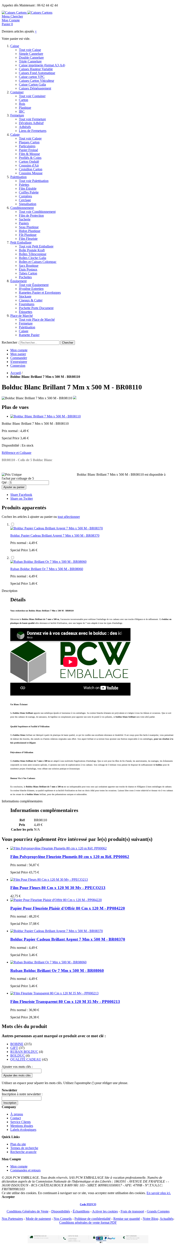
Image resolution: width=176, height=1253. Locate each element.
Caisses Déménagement (35, 88)
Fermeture (17, 115)
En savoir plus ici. (159, 1193)
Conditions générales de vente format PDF (88, 1222)
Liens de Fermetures (32, 131)
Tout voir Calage (30, 138)
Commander (18, 358)
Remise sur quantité (126, 1218)
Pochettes (25, 277)
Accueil (15, 373)
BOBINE (16, 1044)
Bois (22, 104)
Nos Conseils (63, 1218)
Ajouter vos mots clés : (17, 1066)
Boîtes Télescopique (32, 254)
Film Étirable (27, 188)
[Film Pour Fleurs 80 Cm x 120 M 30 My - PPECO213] (49, 879)
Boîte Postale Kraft (32, 250)
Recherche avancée (23, 1152)
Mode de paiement (38, 1218)
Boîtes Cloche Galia (32, 258)
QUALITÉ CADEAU (25, 1059)
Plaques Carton (29, 142)
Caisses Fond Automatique (37, 73)
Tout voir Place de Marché (37, 319)
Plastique (25, 107)
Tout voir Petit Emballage (36, 246)
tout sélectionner (69, 516)
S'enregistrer (18, 362)
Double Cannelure (31, 57)
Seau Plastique (29, 227)
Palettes (24, 184)
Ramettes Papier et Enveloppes (40, 292)
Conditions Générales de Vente (28, 1211)
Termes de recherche (24, 1148)
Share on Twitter (21, 498)
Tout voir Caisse (30, 50)
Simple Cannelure (31, 53)
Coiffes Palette (29, 192)
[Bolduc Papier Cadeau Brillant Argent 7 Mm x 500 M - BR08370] (56, 528)
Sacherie (24, 219)
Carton (23, 100)
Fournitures (26, 304)
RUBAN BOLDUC (24, 1051)
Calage (15, 134)
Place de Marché (21, 315)
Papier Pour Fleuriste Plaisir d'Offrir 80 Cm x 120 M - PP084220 (67, 908)
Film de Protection (31, 215)
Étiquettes (25, 312)
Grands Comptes (158, 1211)
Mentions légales (21, 1126)
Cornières (25, 196)
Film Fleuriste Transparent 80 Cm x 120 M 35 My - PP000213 (65, 1001)
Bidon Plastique (29, 231)
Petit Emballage (21, 242)
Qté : (5, 482)
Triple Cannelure (30, 61)
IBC (22, 111)
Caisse (14, 46)
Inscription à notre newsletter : (22, 1094)
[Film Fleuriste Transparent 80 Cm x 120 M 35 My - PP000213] (54, 993)
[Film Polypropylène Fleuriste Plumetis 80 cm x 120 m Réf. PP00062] (58, 848)
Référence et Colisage (16, 452)
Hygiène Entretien (31, 289)
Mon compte (18, 350)
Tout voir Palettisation (34, 181)
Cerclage (25, 200)
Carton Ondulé (29, 161)
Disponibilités (60, 1211)
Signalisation (27, 204)
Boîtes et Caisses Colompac (37, 262)
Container (17, 92)
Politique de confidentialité (92, 1218)
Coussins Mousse (30, 173)
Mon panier (18, 354)
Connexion (17, 365)
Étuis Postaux (28, 269)
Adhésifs (25, 127)
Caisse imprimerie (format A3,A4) (42, 65)
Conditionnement (22, 208)
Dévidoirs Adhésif (31, 123)
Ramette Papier (29, 335)
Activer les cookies (105, 1211)
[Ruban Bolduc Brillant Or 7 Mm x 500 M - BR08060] (48, 561)
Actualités (166, 1218)
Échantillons (81, 1211)
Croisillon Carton (30, 169)
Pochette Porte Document (36, 308)
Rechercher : (10, 342)
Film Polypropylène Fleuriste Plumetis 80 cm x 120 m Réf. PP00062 (69, 856)
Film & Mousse (29, 154)
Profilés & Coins (30, 157)
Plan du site (18, 1144)
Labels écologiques (23, 1129)
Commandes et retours (25, 1170)
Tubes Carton (28, 273)
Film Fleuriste (28, 238)
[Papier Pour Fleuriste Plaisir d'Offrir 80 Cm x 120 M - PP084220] (56, 900)
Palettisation (18, 177)
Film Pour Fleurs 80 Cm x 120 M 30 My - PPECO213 (57, 887)
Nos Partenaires (12, 1218)
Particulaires (27, 146)
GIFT (14, 1048)
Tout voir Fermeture (32, 119)
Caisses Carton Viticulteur (36, 80)
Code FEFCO (88, 1204)
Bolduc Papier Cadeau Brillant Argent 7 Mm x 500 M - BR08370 (54, 535)
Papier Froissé (28, 150)
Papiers (24, 223)
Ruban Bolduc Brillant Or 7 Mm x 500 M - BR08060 (46, 569)
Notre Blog (150, 1218)
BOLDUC (17, 1055)
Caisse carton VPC (32, 77)
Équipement (18, 281)
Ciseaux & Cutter (30, 300)
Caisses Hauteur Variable (36, 69)
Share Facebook (21, 494)
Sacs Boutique (28, 265)
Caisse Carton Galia (32, 84)
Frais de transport (132, 1211)
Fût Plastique (27, 235)
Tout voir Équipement (34, 285)
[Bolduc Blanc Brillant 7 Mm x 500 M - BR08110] (45, 416)
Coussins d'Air (29, 165)
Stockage (25, 296)
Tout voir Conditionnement (37, 211)
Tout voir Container (32, 96)
